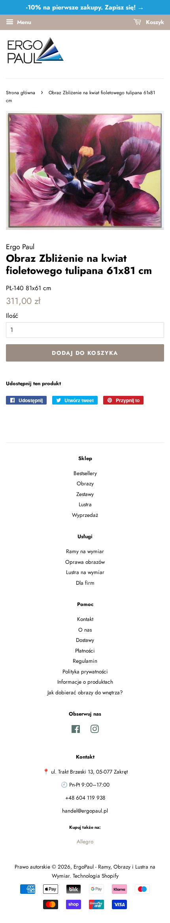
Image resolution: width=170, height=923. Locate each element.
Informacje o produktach (85, 682)
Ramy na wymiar (85, 551)
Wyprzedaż (85, 515)
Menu (23, 22)
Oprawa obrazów (85, 562)
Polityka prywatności (85, 671)
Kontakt (85, 619)
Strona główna (20, 92)
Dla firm (85, 583)
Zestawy (85, 494)
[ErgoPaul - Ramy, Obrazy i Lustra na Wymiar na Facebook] (75, 731)
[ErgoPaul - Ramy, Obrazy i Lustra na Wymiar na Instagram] (94, 731)
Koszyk (154, 22)
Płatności (85, 650)
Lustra (85, 504)
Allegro (85, 841)
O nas (85, 630)
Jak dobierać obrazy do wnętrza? (85, 692)
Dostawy (85, 640)
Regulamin (85, 661)
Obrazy (85, 483)
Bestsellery (85, 473)
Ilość (12, 315)
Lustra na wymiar (85, 572)
